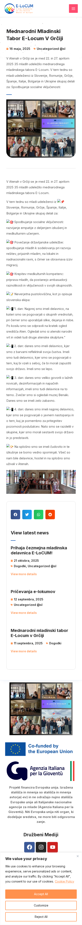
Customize (41, 905)
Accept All (41, 894)
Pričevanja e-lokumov (33, 591)
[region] (41, 888)
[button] (15, 514)
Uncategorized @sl (51, 48)
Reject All (41, 916)
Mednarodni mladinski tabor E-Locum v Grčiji (39, 633)
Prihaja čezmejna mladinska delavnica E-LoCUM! (39, 550)
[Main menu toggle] (73, 8)
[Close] (77, 856)
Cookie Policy (64, 881)
